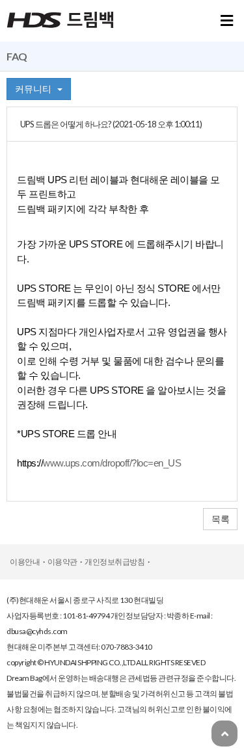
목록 (220, 518)
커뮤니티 (36, 88)
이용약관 (62, 562)
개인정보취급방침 (114, 562)
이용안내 (25, 562)
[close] (226, 22)
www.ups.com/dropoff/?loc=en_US (112, 463)
